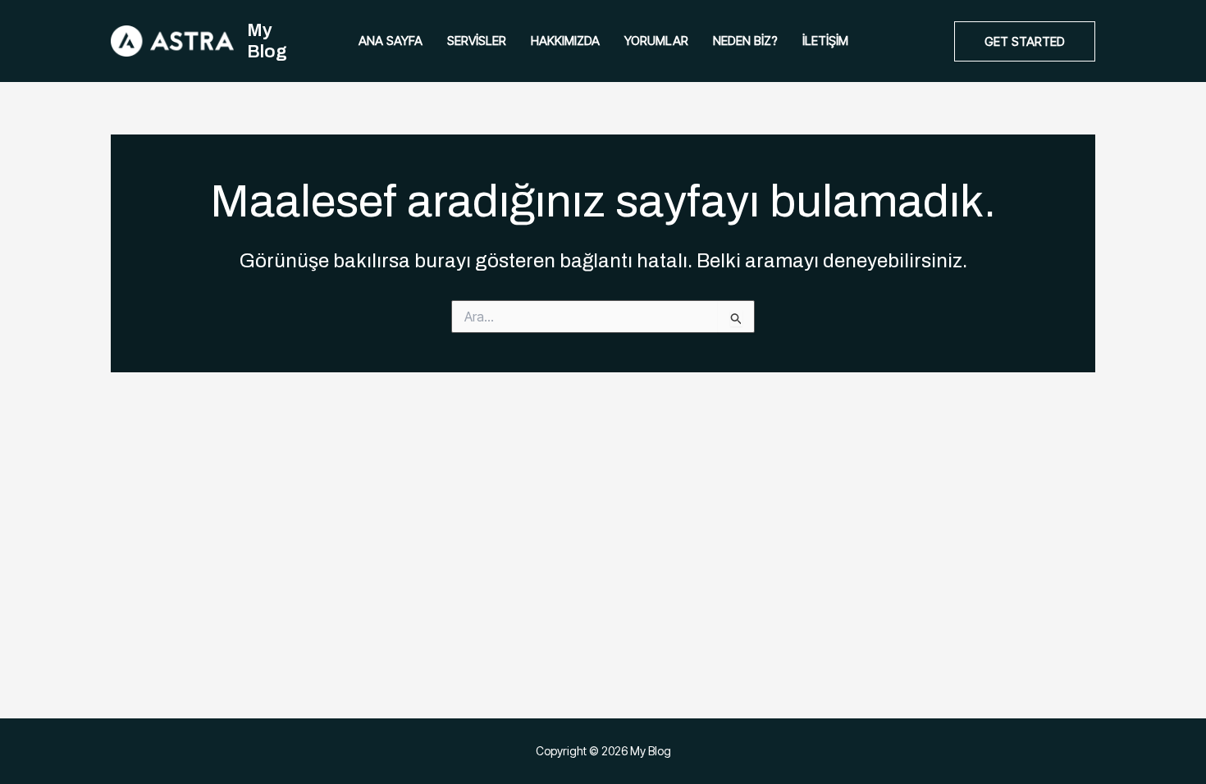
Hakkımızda (565, 40)
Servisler (476, 40)
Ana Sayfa (391, 40)
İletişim (825, 40)
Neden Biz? (745, 40)
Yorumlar (656, 40)
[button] (1024, 41)
